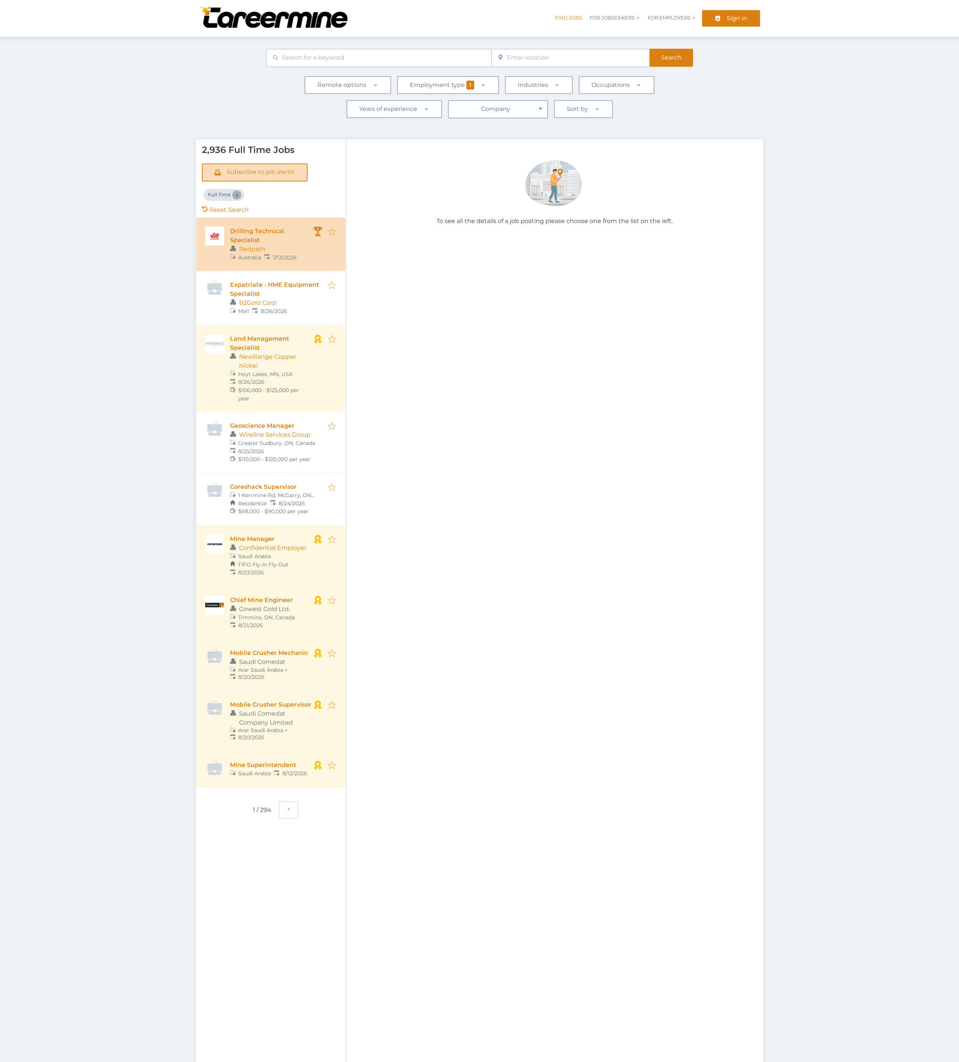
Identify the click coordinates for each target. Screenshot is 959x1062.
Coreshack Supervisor (263, 486)
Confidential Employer (272, 547)
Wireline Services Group (275, 434)
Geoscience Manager (262, 425)
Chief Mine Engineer (261, 600)
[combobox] (378, 58)
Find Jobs (568, 18)
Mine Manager (252, 538)
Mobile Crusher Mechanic (269, 652)
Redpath (252, 249)
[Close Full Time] (236, 194)
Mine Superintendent (263, 764)
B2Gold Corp (257, 302)
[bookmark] (331, 232)
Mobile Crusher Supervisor (270, 704)
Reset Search (229, 209)
